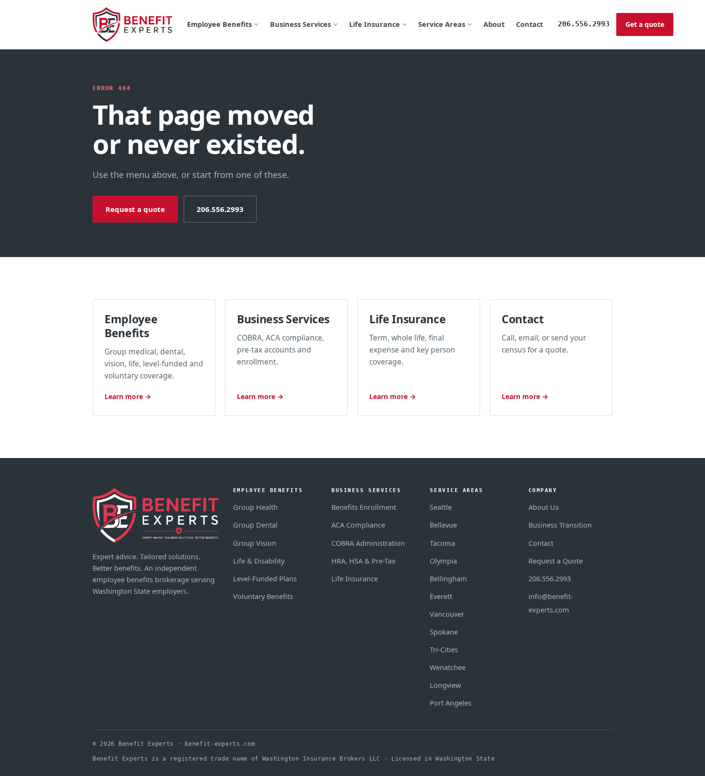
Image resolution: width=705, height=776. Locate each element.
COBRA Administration (368, 543)
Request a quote (135, 209)
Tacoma (442, 543)
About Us (544, 507)
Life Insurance (374, 24)
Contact (529, 24)
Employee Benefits (219, 24)
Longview (445, 685)
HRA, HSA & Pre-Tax (363, 560)
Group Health (255, 507)
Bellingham (448, 578)
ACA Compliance (358, 524)
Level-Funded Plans (265, 578)
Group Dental (255, 524)
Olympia (443, 560)
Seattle (441, 507)
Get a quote (644, 24)
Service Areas (441, 24)
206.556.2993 (584, 24)
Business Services (300, 24)
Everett (441, 596)
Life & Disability (258, 560)
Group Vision (254, 543)
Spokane (444, 631)
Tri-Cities (444, 649)
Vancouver (447, 614)
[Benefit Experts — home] (132, 24)
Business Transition (560, 524)
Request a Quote (556, 560)
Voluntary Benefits (263, 596)
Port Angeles (450, 702)
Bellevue (443, 524)
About (494, 24)
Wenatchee (448, 667)
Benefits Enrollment (363, 507)
